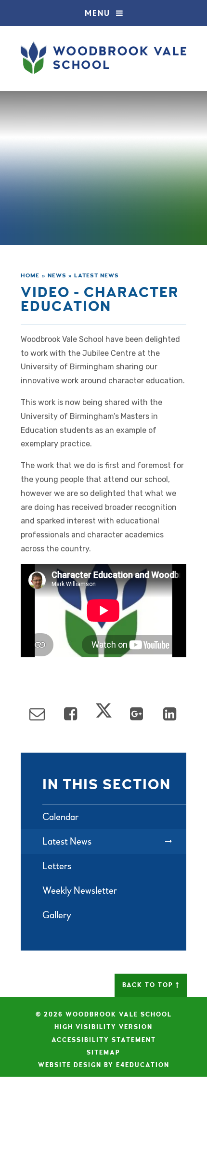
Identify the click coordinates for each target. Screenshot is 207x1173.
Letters (56, 866)
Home (30, 275)
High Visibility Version (103, 1027)
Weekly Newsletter (79, 891)
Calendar (60, 817)
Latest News (96, 275)
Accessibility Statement (104, 1040)
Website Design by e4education (103, 1065)
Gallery (56, 915)
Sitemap (103, 1052)
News (57, 275)
